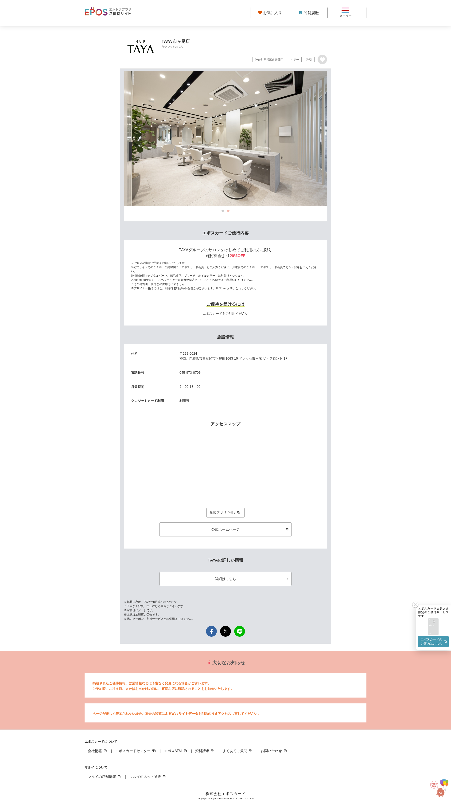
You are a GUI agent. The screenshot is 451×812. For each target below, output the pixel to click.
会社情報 (95, 751)
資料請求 (202, 751)
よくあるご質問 (235, 751)
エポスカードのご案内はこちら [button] (431, 641)
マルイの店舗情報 (102, 777)
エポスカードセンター (133, 751)
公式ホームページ (225, 529)
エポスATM (173, 751)
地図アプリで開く (223, 512)
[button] (433, 627)
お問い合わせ (272, 751)
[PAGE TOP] (437, 791)
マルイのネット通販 (145, 777)
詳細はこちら (225, 579)
